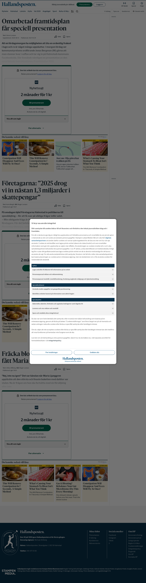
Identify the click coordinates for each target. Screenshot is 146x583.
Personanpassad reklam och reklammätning (47, 274)
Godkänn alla (94, 352)
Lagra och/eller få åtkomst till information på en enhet (51, 270)
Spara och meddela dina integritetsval (45, 313)
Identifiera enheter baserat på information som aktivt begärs (53, 294)
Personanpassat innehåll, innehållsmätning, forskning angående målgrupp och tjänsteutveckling (65, 279)
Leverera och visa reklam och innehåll (45, 308)
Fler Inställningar (52, 352)
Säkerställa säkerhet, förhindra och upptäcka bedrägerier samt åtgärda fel (57, 304)
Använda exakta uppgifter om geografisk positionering (51, 289)
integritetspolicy (54, 340)
